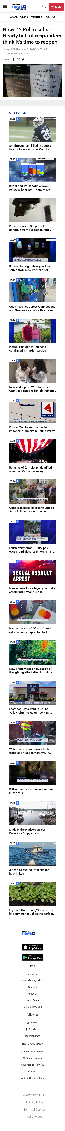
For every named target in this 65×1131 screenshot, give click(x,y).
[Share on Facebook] (13, 59)
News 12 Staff (10, 49)
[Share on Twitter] (18, 59)
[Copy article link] (23, 59)
